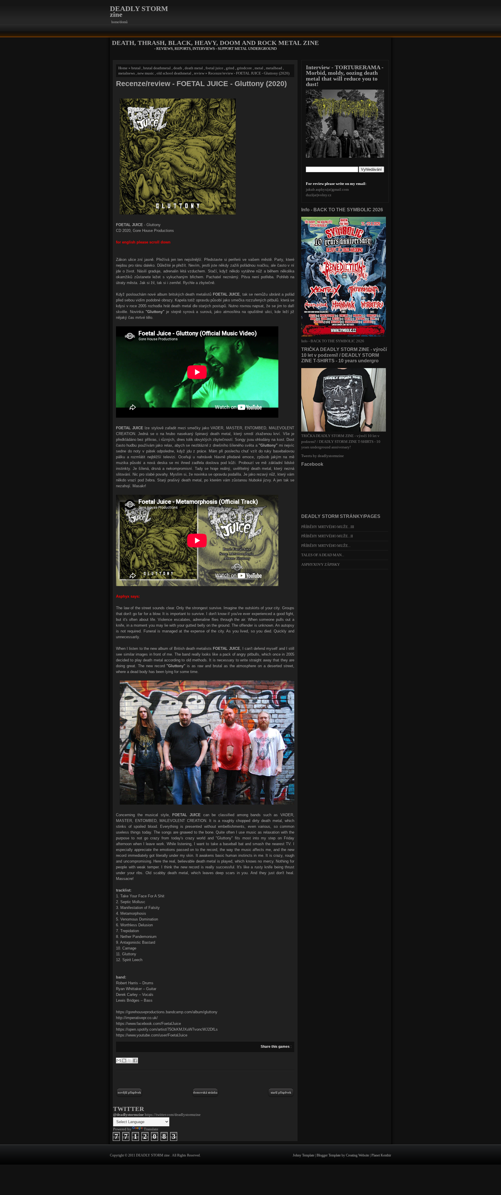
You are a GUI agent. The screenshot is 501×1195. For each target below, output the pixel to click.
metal (259, 68)
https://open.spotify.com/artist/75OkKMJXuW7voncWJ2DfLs (167, 1029)
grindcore (244, 68)
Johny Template (304, 1155)
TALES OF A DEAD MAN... (322, 555)
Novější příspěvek (129, 1092)
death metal (194, 68)
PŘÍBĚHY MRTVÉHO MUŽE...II (327, 536)
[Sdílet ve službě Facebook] (135, 1060)
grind (230, 68)
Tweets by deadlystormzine (322, 456)
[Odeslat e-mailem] (118, 1060)
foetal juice (214, 68)
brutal (136, 68)
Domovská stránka (205, 1092)
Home (123, 68)
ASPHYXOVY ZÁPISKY (320, 564)
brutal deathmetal (157, 68)
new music (145, 73)
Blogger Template (329, 1155)
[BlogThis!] (124, 1060)
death (177, 68)
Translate (151, 1129)
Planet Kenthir (381, 1155)
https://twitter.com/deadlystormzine (173, 1114)
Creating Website (358, 1155)
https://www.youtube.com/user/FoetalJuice (151, 1035)
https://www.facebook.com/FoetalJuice (148, 1023)
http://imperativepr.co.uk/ (137, 1018)
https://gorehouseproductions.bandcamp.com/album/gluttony (166, 1012)
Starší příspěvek (281, 1092)
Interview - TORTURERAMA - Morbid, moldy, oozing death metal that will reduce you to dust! (345, 76)
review (199, 73)
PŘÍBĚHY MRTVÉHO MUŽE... (326, 545)
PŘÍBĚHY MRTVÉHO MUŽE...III (327, 527)
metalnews (126, 73)
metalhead (274, 68)
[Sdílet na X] (129, 1060)
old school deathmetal (174, 73)
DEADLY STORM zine (139, 11)
